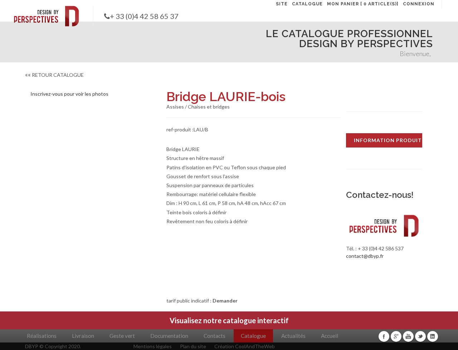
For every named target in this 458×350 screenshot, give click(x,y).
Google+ (396, 336)
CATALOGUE (307, 3)
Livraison (83, 335)
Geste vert (122, 335)
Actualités (293, 335)
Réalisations (42, 335)
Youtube (408, 336)
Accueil (329, 335)
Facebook (384, 336)
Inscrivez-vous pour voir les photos (69, 94)
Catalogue (253, 335)
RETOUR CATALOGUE (54, 75)
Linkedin (432, 336)
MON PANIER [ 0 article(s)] (363, 3)
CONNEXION (418, 3)
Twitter (420, 336)
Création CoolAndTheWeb (244, 346)
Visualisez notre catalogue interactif (229, 320)
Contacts (214, 335)
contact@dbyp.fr (365, 256)
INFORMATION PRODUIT (388, 140)
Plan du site (193, 346)
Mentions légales (152, 346)
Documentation (169, 335)
